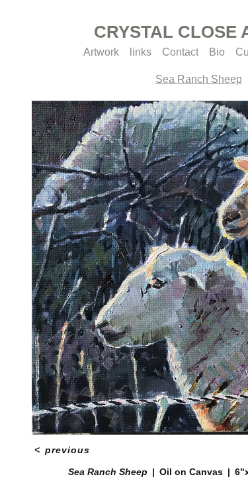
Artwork (101, 52)
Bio (217, 52)
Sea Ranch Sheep (198, 79)
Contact (180, 52)
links (140, 52)
